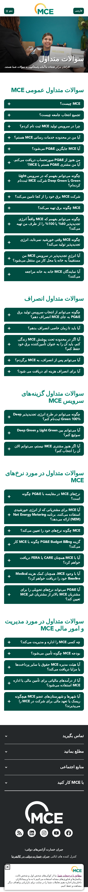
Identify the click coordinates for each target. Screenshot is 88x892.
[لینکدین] (32, 833)
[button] (7, 867)
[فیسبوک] (68, 833)
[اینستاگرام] (44, 833)
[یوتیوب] (56, 833)
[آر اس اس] (19, 833)
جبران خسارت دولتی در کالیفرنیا (30, 856)
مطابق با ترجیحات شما (70, 876)
